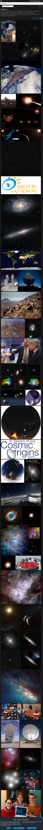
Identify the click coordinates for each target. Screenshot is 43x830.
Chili (17, 11)
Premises (10, 14)
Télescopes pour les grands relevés (8, 15)
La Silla (24, 12)
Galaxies (7, 12)
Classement (38, 18)
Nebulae (28, 12)
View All (2, 11)
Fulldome (2, 12)
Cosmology (21, 11)
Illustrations (19, 12)
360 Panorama (7, 11)
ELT (25, 11)
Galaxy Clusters (13, 12)
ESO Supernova (29, 11)
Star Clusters (33, 14)
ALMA (12, 11)
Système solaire (27, 14)
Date (41, 18)
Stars (38, 14)
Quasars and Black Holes (18, 14)
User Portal (35, 1)
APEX (14, 11)
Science (32, 1)
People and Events (4, 14)
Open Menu (4, 3)
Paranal (32, 12)
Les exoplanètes (36, 11)
